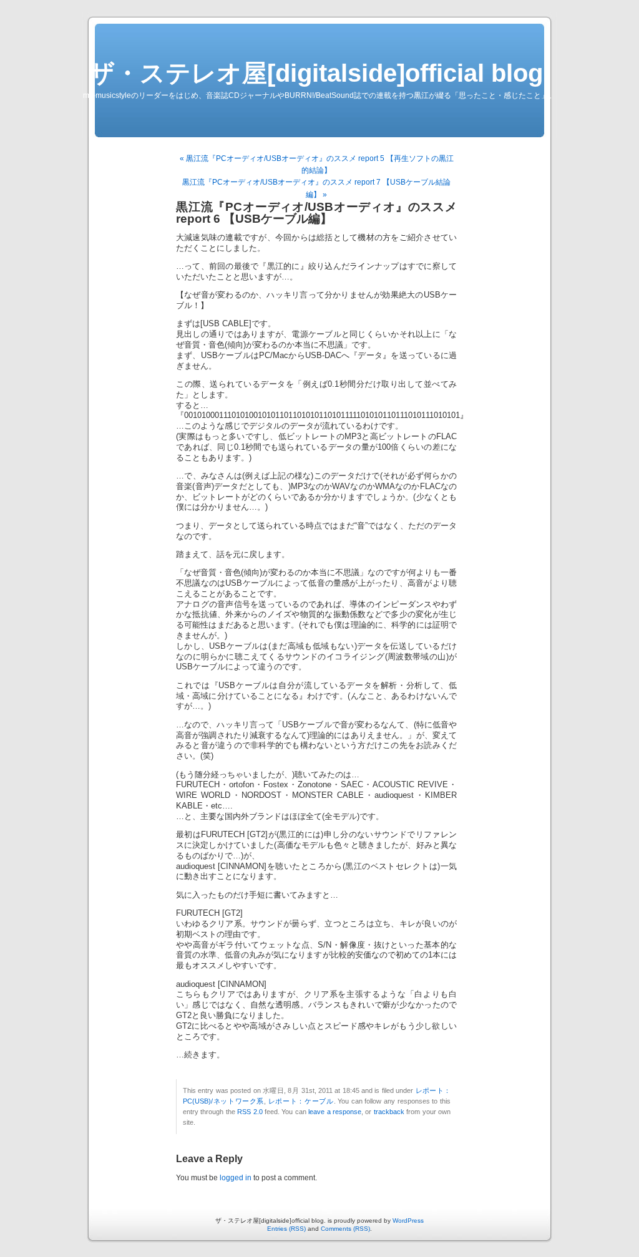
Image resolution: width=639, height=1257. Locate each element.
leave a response (334, 1111)
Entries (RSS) (286, 1228)
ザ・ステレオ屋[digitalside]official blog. (319, 73)
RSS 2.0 (249, 1111)
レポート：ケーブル (301, 1101)
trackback (389, 1111)
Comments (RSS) (345, 1228)
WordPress (408, 1220)
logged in (235, 1177)
